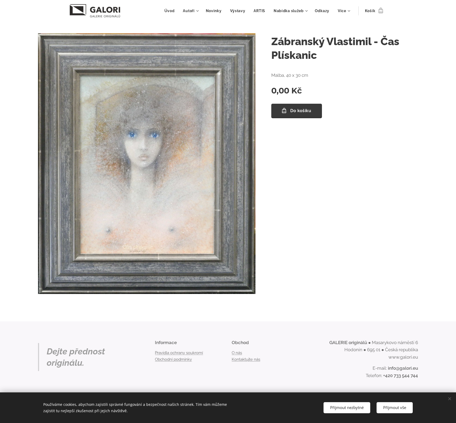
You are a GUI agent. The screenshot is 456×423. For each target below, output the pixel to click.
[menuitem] (171, 10)
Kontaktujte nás (246, 359)
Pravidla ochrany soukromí (179, 352)
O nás (237, 352)
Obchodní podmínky (173, 359)
